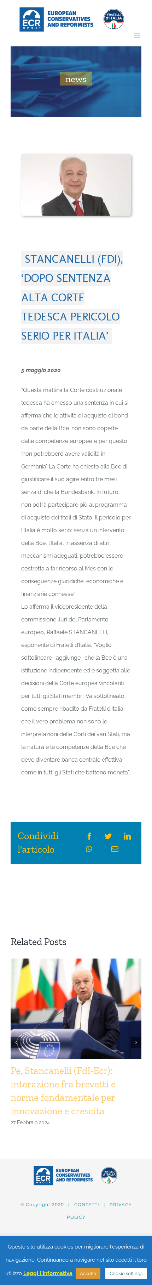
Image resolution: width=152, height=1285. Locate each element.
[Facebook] (89, 836)
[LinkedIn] (127, 836)
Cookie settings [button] (126, 1273)
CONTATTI (86, 1204)
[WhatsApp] (88, 849)
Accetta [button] (88, 1273)
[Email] (115, 849)
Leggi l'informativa (47, 1273)
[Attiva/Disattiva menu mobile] (137, 35)
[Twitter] (108, 836)
